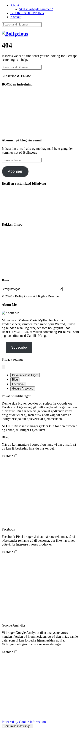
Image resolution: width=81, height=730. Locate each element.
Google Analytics (22, 388)
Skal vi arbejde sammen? (36, 9)
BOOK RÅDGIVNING (27, 13)
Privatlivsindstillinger (25, 375)
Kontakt (15, 17)
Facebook (18, 384)
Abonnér (15, 171)
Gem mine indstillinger (17, 726)
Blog (15, 379)
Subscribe (19, 347)
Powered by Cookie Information (24, 722)
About (14, 5)
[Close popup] (3, 367)
